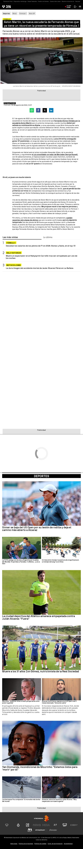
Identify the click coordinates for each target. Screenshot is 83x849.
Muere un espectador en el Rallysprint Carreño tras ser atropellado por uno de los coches (41, 257)
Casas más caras (55, 1)
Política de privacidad (26, 843)
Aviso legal (13, 843)
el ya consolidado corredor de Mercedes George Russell (55, 154)
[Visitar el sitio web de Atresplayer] (41, 830)
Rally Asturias (13, 253)
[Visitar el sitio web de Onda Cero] (65, 825)
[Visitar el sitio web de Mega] (46, 825)
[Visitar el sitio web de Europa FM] (74, 825)
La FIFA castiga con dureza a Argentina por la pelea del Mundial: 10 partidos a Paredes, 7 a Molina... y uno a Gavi (21, 562)
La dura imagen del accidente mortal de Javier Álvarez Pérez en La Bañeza (39, 268)
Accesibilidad (68, 843)
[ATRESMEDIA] (41, 818)
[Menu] (80, 6)
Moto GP (32, 13)
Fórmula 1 (22, 13)
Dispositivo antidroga (20, 1)
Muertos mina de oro (68, 1)
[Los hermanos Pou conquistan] (21, 787)
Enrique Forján (9, 103)
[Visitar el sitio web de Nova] (37, 825)
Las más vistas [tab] (10, 237)
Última (69, 6)
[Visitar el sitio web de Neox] (27, 825)
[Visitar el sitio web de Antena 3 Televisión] (9, 825)
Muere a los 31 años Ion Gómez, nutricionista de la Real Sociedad (40, 671)
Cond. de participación (55, 843)
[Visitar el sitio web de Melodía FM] (30, 830)
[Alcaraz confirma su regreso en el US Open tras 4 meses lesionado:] (61, 689)
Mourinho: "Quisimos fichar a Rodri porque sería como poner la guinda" (20, 702)
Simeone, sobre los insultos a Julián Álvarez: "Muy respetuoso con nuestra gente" (59, 800)
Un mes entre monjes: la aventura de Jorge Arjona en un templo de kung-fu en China (60, 561)
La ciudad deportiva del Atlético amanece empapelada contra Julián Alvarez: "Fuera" (38, 617)
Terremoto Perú (8, 1)
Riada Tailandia (32, 1)
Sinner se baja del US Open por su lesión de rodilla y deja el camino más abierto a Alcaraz (36, 528)
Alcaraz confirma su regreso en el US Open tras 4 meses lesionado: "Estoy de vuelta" (59, 702)
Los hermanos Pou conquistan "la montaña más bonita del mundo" (21, 800)
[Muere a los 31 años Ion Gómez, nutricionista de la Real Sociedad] (41, 648)
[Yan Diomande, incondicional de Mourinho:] (41, 743)
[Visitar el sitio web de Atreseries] (55, 825)
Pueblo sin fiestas (43, 1)
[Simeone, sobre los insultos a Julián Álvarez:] (61, 787)
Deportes (41, 476)
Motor (15, 13)
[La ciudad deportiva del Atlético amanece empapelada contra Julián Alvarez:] (41, 592)
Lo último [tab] (47, 237)
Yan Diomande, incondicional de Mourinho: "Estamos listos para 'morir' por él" (39, 768)
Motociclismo (13, 265)
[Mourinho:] (21, 689)
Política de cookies (40, 843)
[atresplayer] (75, 6)
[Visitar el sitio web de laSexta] (18, 825)
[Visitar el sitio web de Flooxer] (53, 830)
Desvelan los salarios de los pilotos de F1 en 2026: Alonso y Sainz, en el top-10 (40, 246)
